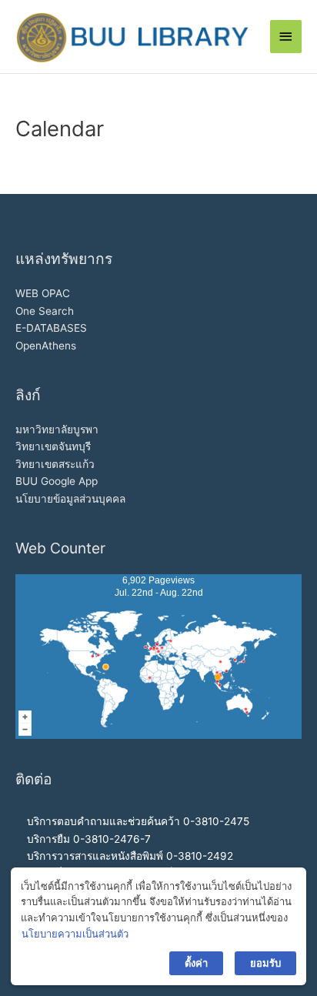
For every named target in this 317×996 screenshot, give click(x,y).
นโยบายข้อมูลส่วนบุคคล (70, 499)
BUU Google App (56, 481)
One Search (44, 311)
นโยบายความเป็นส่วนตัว (75, 933)
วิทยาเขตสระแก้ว (55, 464)
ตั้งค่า (196, 963)
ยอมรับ (265, 963)
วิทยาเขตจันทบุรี (53, 446)
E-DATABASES (51, 328)
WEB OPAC (42, 293)
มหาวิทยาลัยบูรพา (56, 429)
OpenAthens (45, 345)
